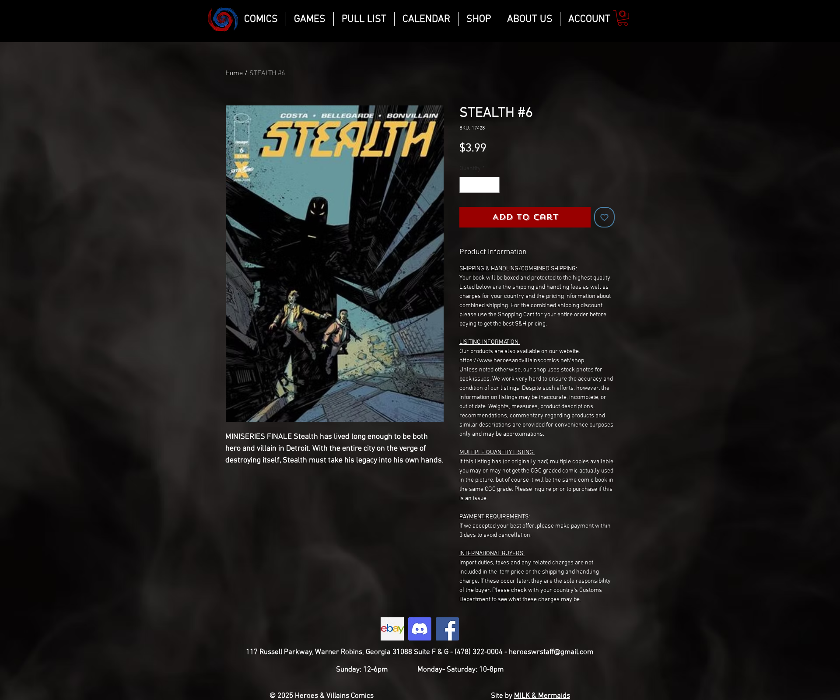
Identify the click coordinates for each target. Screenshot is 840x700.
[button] (622, 18)
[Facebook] (447, 628)
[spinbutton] (479, 184)
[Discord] (419, 628)
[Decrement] (466, 184)
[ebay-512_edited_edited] (392, 628)
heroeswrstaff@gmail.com (551, 652)
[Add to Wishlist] (604, 217)
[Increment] (492, 184)
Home (234, 73)
